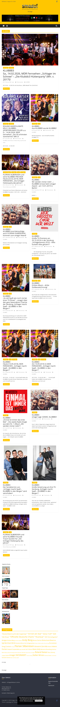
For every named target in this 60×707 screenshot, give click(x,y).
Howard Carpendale (13, 649)
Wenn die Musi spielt (14, 657)
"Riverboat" (39, 637)
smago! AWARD (5, 655)
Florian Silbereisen (7, 187)
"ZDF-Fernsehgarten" (51, 637)
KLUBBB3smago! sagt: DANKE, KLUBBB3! (44, 416)
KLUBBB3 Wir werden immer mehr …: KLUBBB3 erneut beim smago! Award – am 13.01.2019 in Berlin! (44, 183)
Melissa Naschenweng (9, 652)
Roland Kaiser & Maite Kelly (14, 140)
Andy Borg (27, 640)
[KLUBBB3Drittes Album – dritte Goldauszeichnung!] (44, 265)
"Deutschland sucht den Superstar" (14, 634)
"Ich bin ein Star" (34, 633)
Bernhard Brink (10, 643)
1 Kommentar (48, 372)
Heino (49, 646)
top (39, 123)
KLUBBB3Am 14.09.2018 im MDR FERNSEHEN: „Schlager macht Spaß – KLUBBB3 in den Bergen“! (44, 366)
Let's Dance (28, 649)
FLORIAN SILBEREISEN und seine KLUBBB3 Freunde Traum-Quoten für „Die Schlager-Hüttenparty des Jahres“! (13, 538)
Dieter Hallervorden (39, 643)
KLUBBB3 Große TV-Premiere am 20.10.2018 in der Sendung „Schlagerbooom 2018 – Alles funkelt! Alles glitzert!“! (43, 240)
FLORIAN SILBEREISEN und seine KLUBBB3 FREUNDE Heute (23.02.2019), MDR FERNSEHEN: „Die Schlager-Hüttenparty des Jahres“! (14, 178)
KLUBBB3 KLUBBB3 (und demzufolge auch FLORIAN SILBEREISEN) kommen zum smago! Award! (14, 232)
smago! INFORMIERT (17, 655)
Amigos (4, 640)
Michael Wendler (18, 652)
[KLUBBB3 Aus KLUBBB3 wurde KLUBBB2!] (44, 95)
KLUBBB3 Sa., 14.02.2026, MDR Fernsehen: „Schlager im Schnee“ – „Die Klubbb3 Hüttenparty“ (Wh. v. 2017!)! (29, 75)
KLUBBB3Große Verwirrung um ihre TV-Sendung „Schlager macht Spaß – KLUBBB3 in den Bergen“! (44, 489)
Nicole (27, 652)
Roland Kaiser (41, 652)
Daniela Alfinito (20, 643)
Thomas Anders (47, 655)
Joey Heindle (22, 649)
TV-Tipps (11, 67)
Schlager (6, 67)
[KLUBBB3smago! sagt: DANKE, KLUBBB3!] (44, 390)
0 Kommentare (19, 82)
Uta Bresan (54, 655)
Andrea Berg (11, 640)
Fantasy (12, 646)
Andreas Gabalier (18, 640)
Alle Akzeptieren (38, 700)
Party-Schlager (7, 172)
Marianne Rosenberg (46, 649)
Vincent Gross (6, 657)
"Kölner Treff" (47, 634)
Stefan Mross (38, 655)
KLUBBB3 (28, 82)
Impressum (51, 685)
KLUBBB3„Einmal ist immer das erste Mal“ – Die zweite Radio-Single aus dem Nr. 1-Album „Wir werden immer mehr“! (15, 422)
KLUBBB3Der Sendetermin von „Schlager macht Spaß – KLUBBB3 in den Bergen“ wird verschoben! (15, 489)
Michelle (23, 652)
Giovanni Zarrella (40, 646)
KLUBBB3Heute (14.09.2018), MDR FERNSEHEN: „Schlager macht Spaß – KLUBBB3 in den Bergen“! (15, 366)
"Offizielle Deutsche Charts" (22, 636)
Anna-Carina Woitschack (41, 640)
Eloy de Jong (46, 643)
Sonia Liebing (29, 655)
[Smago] (3, 26)
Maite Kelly (36, 649)
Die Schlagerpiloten (29, 643)
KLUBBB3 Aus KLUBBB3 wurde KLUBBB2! (44, 127)
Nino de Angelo (31, 652)
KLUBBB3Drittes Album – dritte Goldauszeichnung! (40, 285)
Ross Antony (51, 652)
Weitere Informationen (28, 700)
